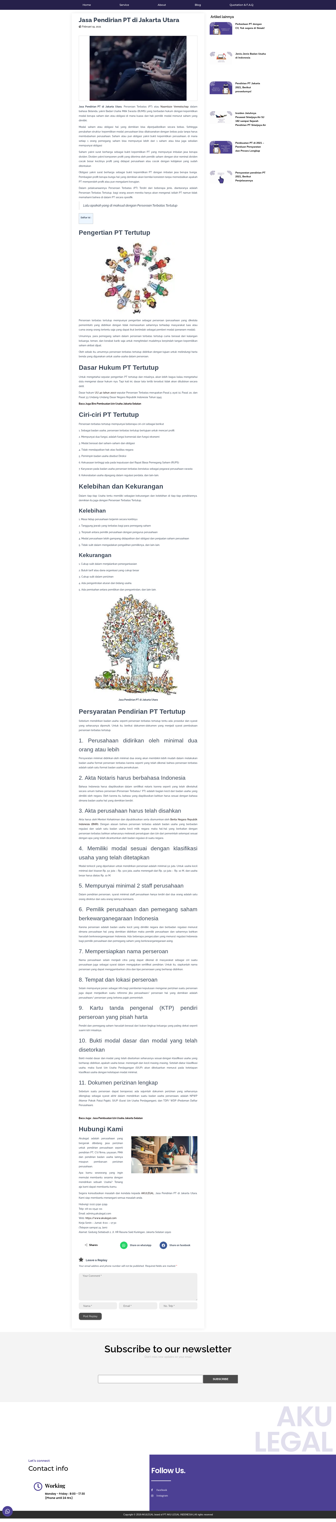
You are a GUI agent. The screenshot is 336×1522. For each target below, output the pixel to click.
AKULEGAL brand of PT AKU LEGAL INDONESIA (167, 1514)
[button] (138, 1245)
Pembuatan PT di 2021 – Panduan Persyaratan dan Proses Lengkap (249, 146)
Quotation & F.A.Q (241, 4)
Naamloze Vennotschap (174, 106)
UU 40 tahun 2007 (105, 392)
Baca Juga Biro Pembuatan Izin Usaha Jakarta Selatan (110, 403)
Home (87, 4)
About (162, 4)
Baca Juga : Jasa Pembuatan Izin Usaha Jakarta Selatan (111, 1118)
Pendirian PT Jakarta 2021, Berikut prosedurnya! (247, 87)
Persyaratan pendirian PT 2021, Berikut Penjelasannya (250, 176)
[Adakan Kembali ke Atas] (329, 1515)
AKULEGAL (147, 1193)
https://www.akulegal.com (101, 1218)
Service (124, 4)
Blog (198, 4)
